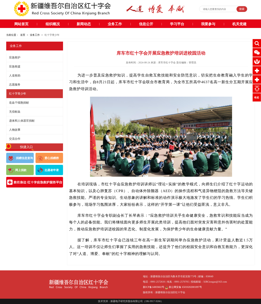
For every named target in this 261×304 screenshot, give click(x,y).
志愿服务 (14, 84)
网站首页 (21, 24)
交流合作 (14, 138)
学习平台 (177, 24)
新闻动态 (84, 24)
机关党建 (239, 24)
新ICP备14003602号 (153, 287)
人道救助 (14, 75)
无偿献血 (14, 111)
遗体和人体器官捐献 (22, 120)
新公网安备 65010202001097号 (185, 287)
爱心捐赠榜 (52, 158)
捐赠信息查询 (24, 158)
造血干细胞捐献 (19, 102)
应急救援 (14, 66)
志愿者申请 (52, 170)
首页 (22, 35)
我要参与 (208, 24)
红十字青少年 (17, 93)
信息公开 (146, 24)
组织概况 (53, 24)
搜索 (241, 9)
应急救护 (14, 57)
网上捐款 (21, 170)
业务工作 (115, 24)
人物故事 (14, 129)
